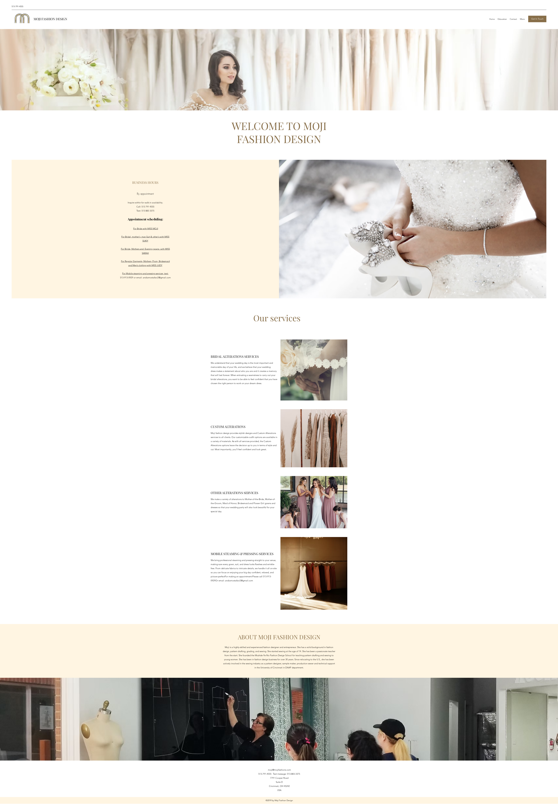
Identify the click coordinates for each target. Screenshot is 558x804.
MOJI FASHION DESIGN (50, 19)
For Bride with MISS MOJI (145, 228)
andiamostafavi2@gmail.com (157, 277)
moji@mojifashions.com (279, 769)
